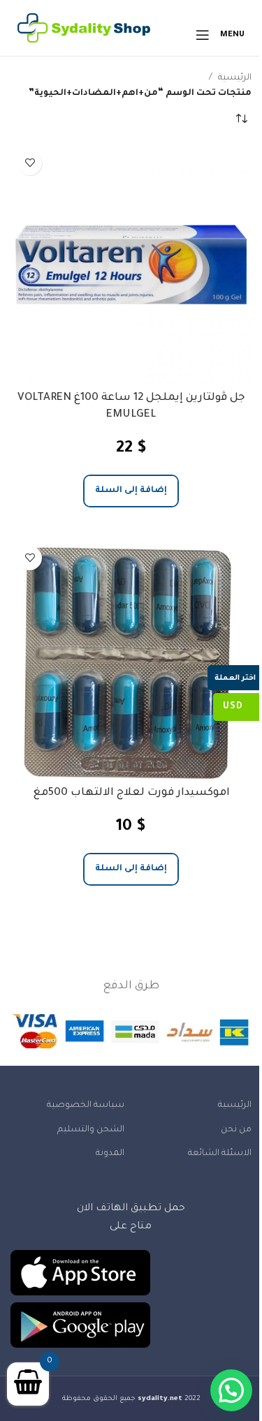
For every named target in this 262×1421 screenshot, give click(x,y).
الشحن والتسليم (90, 1130)
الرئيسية (235, 78)
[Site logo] (83, 35)
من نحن (236, 1130)
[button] (131, 491)
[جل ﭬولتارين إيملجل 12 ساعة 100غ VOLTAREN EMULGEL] (131, 264)
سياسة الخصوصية (85, 1105)
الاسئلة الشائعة (220, 1154)
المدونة (110, 1154)
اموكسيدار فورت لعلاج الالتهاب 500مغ (131, 793)
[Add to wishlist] (29, 163)
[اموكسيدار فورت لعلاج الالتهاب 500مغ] (131, 659)
